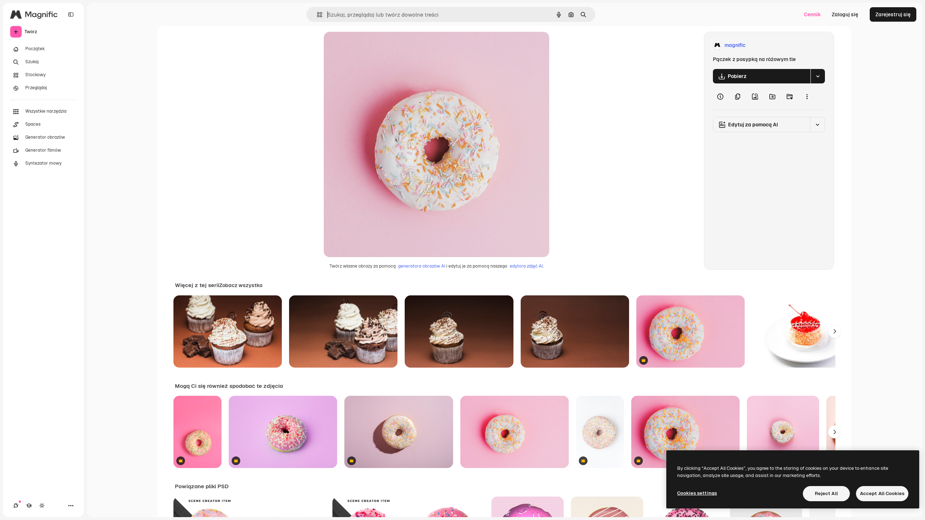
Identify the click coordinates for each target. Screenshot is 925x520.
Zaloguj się (845, 14)
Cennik (812, 14)
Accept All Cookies (882, 493)
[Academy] (29, 505)
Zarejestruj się (893, 14)
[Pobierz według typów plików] (817, 76)
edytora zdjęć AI (526, 266)
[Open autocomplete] (317, 14)
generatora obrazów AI (421, 266)
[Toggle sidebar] (71, 14)
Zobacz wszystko (240, 285)
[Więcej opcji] (807, 96)
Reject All (826, 493)
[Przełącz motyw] (42, 505)
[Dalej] (834, 331)
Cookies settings (697, 493)
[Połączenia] (16, 505)
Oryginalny (373, 45)
